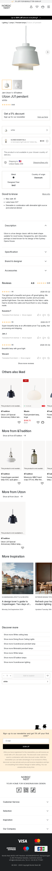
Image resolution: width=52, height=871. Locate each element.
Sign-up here (42, 117)
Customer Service (11, 802)
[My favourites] (37, 7)
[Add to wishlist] (19, 422)
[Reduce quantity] (3, 675)
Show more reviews (26, 363)
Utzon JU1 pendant (34, 23)
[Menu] (49, 7)
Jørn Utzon (6, 93)
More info (46, 194)
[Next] (47, 52)
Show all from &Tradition (12, 436)
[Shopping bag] (43, 7)
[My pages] (31, 7)
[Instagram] (26, 789)
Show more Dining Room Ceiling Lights (19, 639)
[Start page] (6, 7)
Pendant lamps (21, 23)
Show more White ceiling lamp (16, 635)
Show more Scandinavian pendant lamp (19, 644)
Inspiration (7, 820)
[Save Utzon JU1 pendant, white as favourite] (47, 675)
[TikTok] (33, 789)
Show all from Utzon (11, 497)
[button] (8, 105)
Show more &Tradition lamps (15, 658)
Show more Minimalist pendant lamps (18, 648)
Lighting (5, 23)
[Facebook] (18, 789)
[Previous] (4, 52)
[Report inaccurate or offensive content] (48, 315)
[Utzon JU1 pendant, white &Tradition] (26, 52)
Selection (7, 811)
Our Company (9, 828)
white (5, 681)
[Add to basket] (42, 422)
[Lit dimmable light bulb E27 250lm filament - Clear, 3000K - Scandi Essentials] (6, 141)
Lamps (11, 23)
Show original (27, 315)
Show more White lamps (13, 653)
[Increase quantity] (10, 675)
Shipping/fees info (40, 162)
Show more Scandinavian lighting (17, 662)
